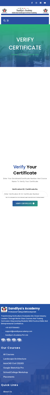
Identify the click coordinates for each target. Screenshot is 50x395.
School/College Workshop (15, 372)
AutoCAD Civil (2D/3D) (13, 363)
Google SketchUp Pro (13, 368)
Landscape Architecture (14, 359)
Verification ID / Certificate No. (25, 189)
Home (14, 54)
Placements (8, 377)
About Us (7, 391)
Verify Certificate (24, 203)
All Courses (8, 354)
